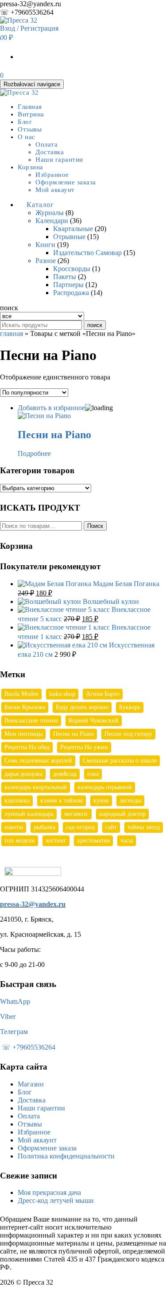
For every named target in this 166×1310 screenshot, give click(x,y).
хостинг (56, 840)
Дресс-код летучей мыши (56, 1200)
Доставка (49, 152)
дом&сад (65, 774)
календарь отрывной (104, 787)
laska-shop (62, 694)
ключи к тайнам (61, 800)
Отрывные (69, 236)
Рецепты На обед (27, 747)
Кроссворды (71, 268)
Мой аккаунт (55, 189)
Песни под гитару (128, 734)
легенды (130, 800)
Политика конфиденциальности (66, 1156)
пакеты (13, 827)
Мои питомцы (23, 734)
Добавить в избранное (51, 407)
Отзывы (30, 129)
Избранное (52, 174)
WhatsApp (15, 1001)
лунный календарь (29, 814)
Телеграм (14, 1031)
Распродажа (71, 292)
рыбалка (44, 827)
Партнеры (68, 284)
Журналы (49, 212)
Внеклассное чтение (31, 720)
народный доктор (122, 814)
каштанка (17, 800)
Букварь (129, 707)
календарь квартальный (35, 787)
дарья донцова (23, 774)
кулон (101, 800)
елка (93, 774)
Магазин (31, 1084)
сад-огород (80, 827)
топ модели (19, 840)
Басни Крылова (24, 707)
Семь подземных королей (38, 760)
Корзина (30, 167)
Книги (45, 244)
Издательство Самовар (87, 252)
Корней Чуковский (94, 720)
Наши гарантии (59, 159)
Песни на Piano (73, 734)
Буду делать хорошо (82, 707)
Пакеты (64, 276)
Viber (7, 1016)
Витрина (31, 114)
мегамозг (76, 814)
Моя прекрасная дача (49, 1192)
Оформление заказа (65, 182)
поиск (94, 325)
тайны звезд (143, 827)
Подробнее (34, 453)
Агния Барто (103, 694)
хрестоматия (93, 840)
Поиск (95, 526)
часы (126, 840)
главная (11, 333)
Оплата (46, 144)
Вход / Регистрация (29, 28)
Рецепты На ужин (84, 747)
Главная (30, 106)
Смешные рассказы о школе (120, 760)
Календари (51, 220)
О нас (26, 136)
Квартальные (73, 228)
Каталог (40, 204)
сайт (111, 827)
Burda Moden (21, 694)
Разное (45, 260)
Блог (25, 121)
